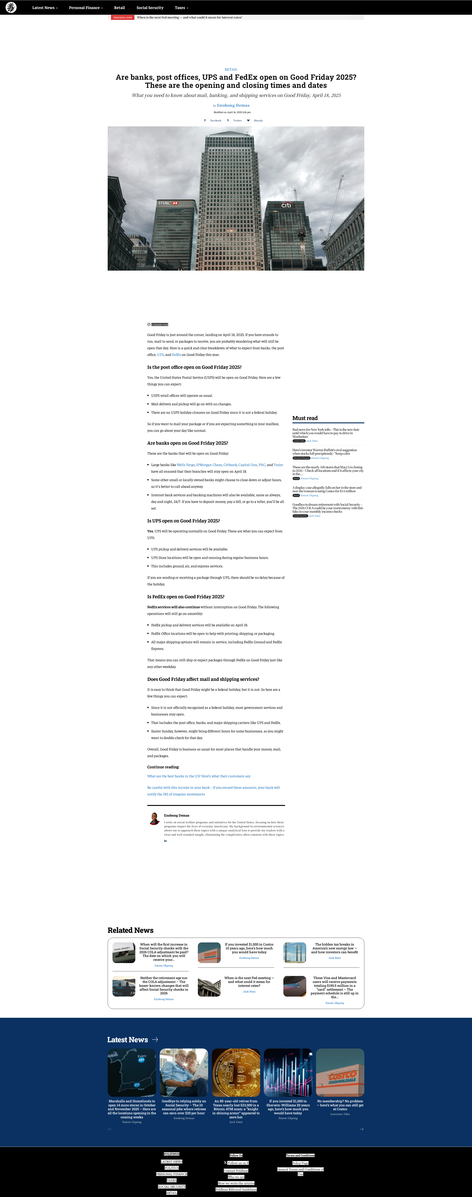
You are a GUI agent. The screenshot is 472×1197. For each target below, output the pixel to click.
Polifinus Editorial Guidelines (236, 1189)
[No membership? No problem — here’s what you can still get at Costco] (340, 1073)
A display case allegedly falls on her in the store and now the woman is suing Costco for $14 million (327, 489)
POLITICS (172, 1168)
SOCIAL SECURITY (171, 1187)
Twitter (237, 120)
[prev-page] (110, 1129)
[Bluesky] (248, 120)
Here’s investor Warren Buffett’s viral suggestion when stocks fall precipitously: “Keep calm (324, 451)
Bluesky (258, 120)
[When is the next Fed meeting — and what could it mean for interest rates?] (209, 986)
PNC (262, 464)
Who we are (236, 1177)
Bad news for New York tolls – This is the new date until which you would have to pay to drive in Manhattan (325, 432)
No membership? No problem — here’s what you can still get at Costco (340, 1105)
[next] (358, 17)
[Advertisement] (236, 40)
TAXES (172, 1180)
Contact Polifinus (236, 1171)
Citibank (230, 464)
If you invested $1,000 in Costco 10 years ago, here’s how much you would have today (249, 948)
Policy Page (300, 1163)
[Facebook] (205, 120)
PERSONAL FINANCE (171, 1174)
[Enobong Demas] (153, 827)
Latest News (44, 7)
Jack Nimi (312, 440)
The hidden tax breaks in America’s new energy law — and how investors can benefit (334, 948)
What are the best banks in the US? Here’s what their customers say (198, 776)
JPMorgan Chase (209, 464)
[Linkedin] (165, 840)
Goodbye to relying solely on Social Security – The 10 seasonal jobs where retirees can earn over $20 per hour (184, 1107)
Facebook (215, 120)
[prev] (352, 17)
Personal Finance (86, 7)
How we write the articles (236, 1183)
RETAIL (171, 1193)
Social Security (150, 7)
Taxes (181, 7)
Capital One (247, 464)
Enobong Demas (233, 105)
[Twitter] (228, 120)
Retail (119, 7)
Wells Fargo (186, 464)
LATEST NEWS (171, 1162)
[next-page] (361, 1129)
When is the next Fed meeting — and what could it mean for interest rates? (249, 982)
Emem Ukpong (320, 458)
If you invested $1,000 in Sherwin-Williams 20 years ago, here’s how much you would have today (288, 1107)
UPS (160, 354)
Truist (278, 464)
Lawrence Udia (340, 1114)
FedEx (177, 354)
